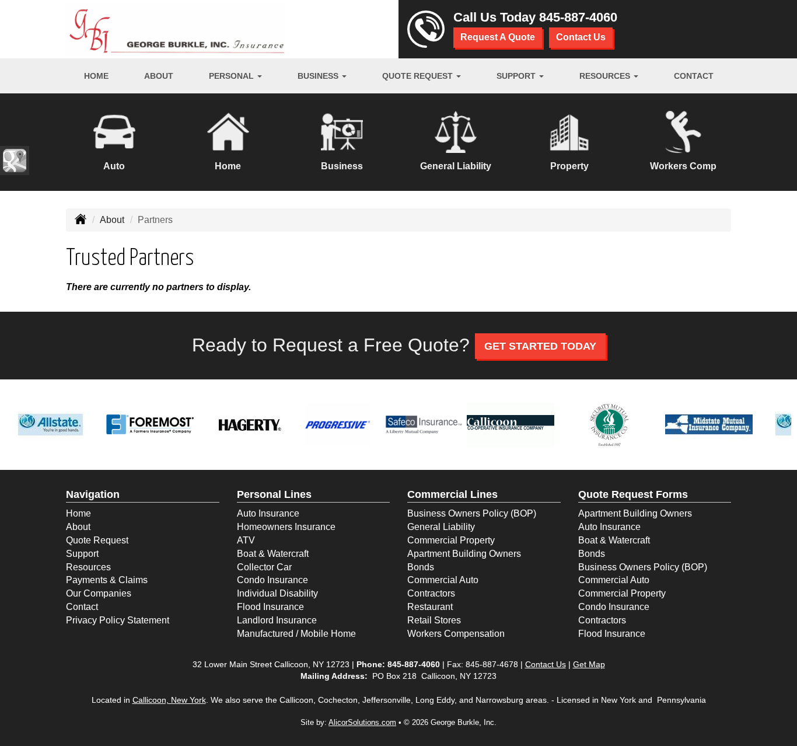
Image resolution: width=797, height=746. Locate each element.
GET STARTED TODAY (540, 346)
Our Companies (98, 593)
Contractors (431, 593)
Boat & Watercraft (273, 554)
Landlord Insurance (277, 620)
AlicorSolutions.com (362, 722)
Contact (694, 76)
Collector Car (264, 567)
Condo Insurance (272, 580)
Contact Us (581, 37)
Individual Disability (277, 593)
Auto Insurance (268, 513)
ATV (246, 540)
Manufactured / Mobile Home (296, 634)
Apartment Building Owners (464, 554)
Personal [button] (232, 76)
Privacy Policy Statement (117, 620)
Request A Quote (497, 37)
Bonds (420, 567)
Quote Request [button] (418, 76)
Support (82, 554)
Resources (88, 567)
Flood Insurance (270, 607)
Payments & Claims (107, 580)
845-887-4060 (578, 17)
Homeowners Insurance (286, 527)
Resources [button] (605, 76)
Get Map (589, 664)
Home (96, 76)
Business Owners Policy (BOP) (471, 513)
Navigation (93, 494)
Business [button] (319, 76)
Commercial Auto (442, 580)
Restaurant (430, 607)
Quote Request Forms (633, 494)
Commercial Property (451, 540)
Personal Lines (274, 494)
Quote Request (97, 540)
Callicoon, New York (169, 700)
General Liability (441, 527)
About (158, 76)
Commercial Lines (452, 494)
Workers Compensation (456, 634)
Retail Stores (434, 620)
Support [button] (517, 76)
